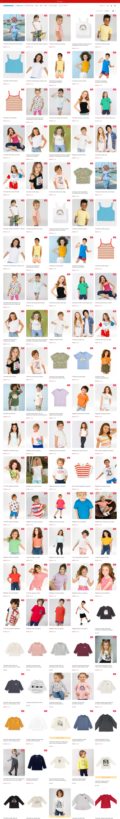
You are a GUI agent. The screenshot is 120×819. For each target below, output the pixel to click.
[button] (107, 11)
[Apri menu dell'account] (111, 6)
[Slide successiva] (22, 27)
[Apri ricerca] (108, 6)
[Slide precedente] (5, 27)
